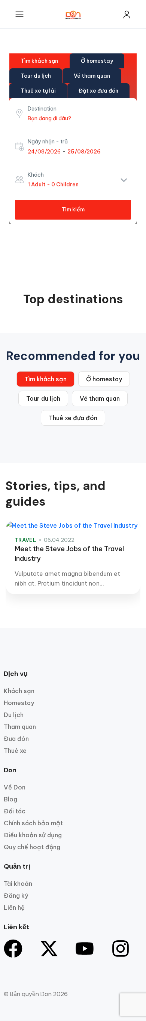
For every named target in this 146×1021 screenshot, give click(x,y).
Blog (10, 799)
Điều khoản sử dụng (33, 835)
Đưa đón (16, 738)
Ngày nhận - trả (48, 141)
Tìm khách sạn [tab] (39, 61)
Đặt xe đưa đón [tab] (98, 90)
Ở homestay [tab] (97, 61)
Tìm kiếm (73, 209)
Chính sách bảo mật (33, 823)
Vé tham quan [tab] (92, 75)
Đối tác (14, 811)
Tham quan (20, 726)
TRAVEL (25, 540)
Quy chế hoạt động (32, 847)
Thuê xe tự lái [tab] (38, 90)
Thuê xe (15, 750)
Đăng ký (16, 895)
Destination (42, 108)
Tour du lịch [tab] (36, 75)
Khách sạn (19, 691)
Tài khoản (18, 883)
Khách (36, 174)
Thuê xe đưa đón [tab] (73, 418)
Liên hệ (14, 907)
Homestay (19, 703)
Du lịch (14, 715)
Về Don (14, 787)
